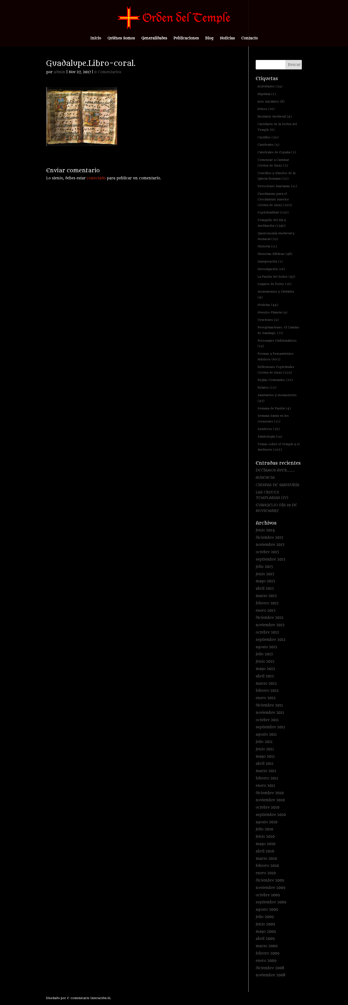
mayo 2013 (265, 581)
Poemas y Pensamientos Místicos (276, 356)
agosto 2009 (267, 910)
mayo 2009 (266, 932)
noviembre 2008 (271, 975)
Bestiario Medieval (275, 116)
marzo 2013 (266, 596)
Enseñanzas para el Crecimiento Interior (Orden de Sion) (275, 199)
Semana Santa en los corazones (273, 418)
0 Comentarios (107, 72)
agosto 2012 (266, 647)
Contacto (249, 38)
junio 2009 (265, 924)
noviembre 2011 (270, 713)
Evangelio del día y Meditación (272, 222)
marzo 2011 (266, 771)
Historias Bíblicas (275, 254)
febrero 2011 (267, 778)
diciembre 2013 (269, 538)
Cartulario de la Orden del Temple (277, 126)
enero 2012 (266, 698)
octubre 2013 (267, 552)
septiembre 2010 (271, 815)
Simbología (270, 436)
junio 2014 (265, 530)
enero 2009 (266, 961)
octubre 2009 (268, 895)
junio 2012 (265, 662)
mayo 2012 (265, 669)
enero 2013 (265, 611)
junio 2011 (265, 749)
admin (59, 72)
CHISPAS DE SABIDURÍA (277, 485)
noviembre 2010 (270, 800)
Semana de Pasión (274, 408)
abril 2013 (265, 589)
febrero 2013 (267, 603)
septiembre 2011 (270, 727)
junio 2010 (265, 837)
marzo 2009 (266, 946)
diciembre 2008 (270, 968)
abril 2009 (265, 939)
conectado (96, 178)
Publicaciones (186, 38)
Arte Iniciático (271, 101)
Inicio (95, 38)
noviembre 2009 (270, 888)
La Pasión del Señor (276, 276)
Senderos (269, 429)
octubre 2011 (267, 720)
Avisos (266, 109)
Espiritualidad (273, 212)
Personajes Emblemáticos (277, 343)
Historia (267, 246)
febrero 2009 (267, 953)
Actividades (270, 86)
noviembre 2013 (270, 545)
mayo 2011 (265, 757)
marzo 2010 (266, 859)
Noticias (227, 38)
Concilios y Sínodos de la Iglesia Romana (276, 176)
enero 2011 (265, 786)
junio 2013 (265, 574)
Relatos (267, 387)
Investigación (271, 269)
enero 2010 (266, 873)
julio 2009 (265, 917)
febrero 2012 (267, 691)
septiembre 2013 (270, 559)
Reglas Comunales (275, 380)
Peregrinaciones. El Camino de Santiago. (278, 330)
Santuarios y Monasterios (277, 398)
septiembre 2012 (271, 640)
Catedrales (268, 144)
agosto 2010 (266, 822)
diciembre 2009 (270, 880)
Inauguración (270, 261)
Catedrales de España (277, 152)
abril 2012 (265, 676)
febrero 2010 (267, 866)
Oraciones (268, 319)
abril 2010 (265, 851)
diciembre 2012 (269, 618)
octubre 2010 (267, 808)
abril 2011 (264, 764)
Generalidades (154, 38)
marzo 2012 (266, 684)
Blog (209, 38)
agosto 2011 (266, 735)
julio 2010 (264, 829)
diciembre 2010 (270, 793)
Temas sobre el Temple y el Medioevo (278, 447)
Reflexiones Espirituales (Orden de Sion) (276, 369)
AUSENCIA (265, 478)
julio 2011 (264, 742)
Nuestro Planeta (272, 312)
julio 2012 (264, 654)
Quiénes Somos (121, 38)
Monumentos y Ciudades (276, 294)
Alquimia (267, 94)
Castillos (268, 137)
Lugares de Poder (274, 284)
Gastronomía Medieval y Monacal (276, 236)
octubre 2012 (267, 632)
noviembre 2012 (270, 625)
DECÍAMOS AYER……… (275, 470)
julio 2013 (264, 567)
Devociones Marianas (277, 186)
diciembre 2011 (269, 705)
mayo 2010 (265, 844)
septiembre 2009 (271, 902)
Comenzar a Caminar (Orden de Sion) (273, 162)
